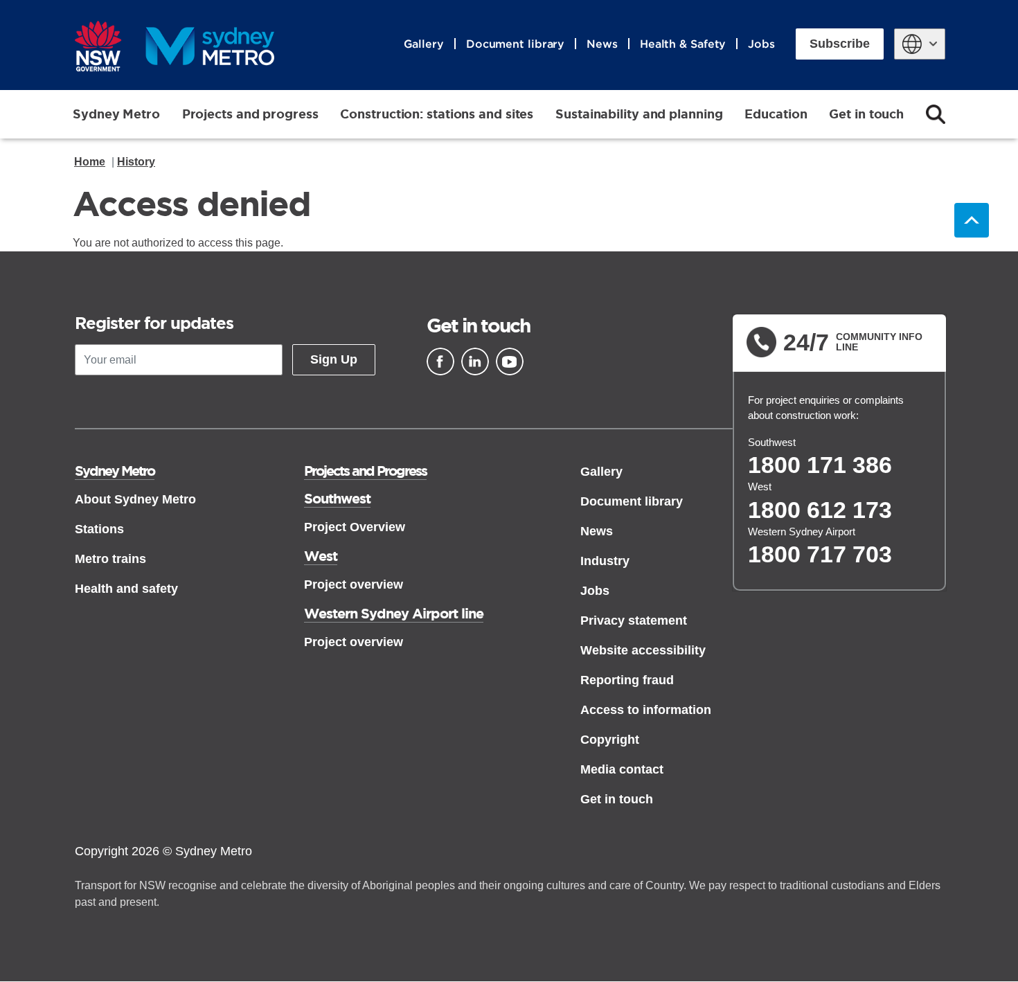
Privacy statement (633, 620)
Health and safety (126, 589)
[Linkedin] (475, 361)
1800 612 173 (820, 510)
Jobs (761, 43)
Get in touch (866, 113)
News (602, 43)
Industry (604, 561)
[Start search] (935, 114)
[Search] (935, 114)
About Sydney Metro (135, 499)
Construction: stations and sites (436, 113)
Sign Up (333, 359)
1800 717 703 (820, 554)
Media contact (621, 769)
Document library (515, 43)
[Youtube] (510, 361)
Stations (99, 529)
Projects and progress (250, 113)
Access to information (645, 710)
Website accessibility (643, 650)
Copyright (609, 740)
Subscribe (840, 44)
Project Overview (354, 527)
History (136, 162)
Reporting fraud (627, 680)
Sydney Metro (116, 113)
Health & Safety (683, 43)
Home (89, 162)
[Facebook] (440, 361)
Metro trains (110, 559)
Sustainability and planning (638, 113)
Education (775, 113)
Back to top (971, 220)
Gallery (424, 43)
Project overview (353, 584)
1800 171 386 (820, 465)
